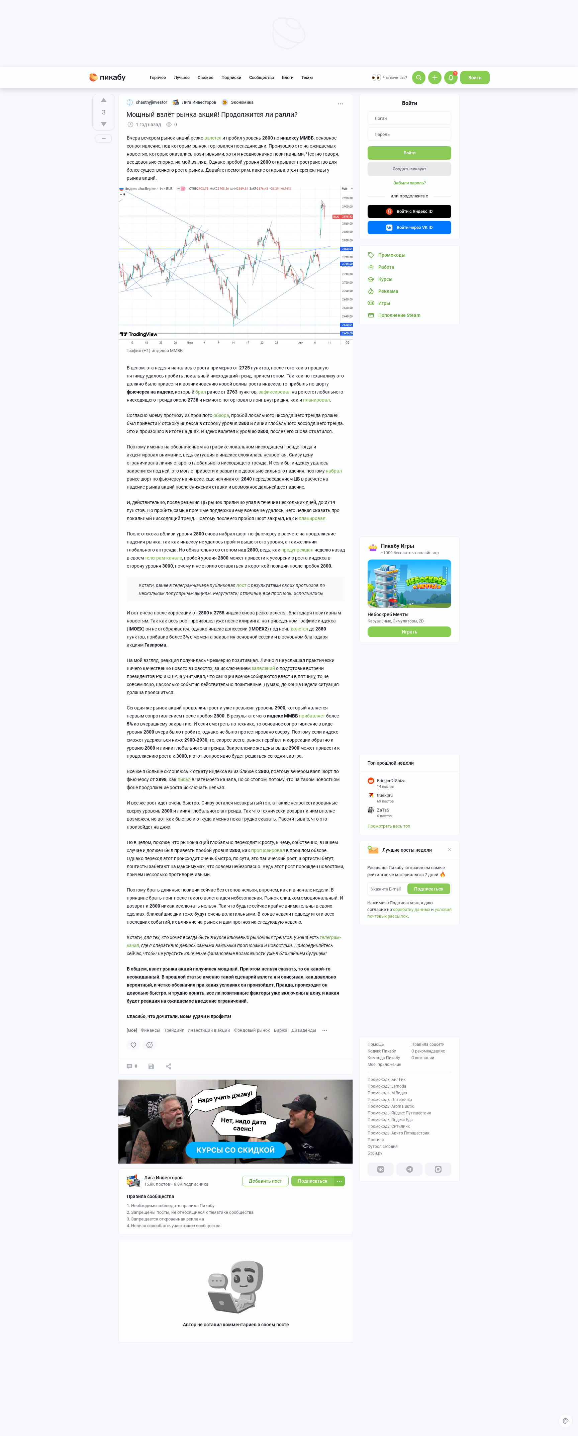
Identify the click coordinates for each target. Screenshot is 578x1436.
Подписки (231, 77)
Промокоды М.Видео (387, 1093)
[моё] (132, 1030)
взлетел (212, 138)
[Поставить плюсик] (104, 100)
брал (200, 392)
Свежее (205, 77)
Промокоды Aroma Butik (391, 1106)
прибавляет (312, 716)
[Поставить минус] (104, 124)
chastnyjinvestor (151, 102)
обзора (221, 415)
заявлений (263, 668)
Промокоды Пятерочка (390, 1099)
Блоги (287, 77)
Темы (307, 77)
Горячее (158, 77)
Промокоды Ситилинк (389, 1126)
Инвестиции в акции (209, 1030)
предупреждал (297, 550)
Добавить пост (265, 1181)
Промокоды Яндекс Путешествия (399, 1113)
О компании (422, 1057)
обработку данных (411, 909)
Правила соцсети (428, 1044)
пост (241, 585)
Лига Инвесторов (163, 1177)
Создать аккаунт (409, 168)
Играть (409, 632)
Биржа (280, 1030)
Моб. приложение (384, 1064)
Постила (376, 1139)
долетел (299, 628)
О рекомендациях (428, 1051)
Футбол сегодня (383, 1146)
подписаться (429, 889)
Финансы (150, 1030)
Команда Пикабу (384, 1057)
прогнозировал (268, 850)
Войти (475, 77)
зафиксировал (275, 392)
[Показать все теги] (324, 1030)
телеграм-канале (163, 558)
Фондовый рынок (252, 1030)
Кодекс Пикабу (382, 1051)
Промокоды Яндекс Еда (390, 1119)
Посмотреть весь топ (389, 826)
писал (184, 779)
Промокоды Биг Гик (386, 1079)
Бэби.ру (375, 1153)
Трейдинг (174, 1030)
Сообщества (261, 77)
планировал (316, 400)
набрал (334, 471)
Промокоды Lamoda (387, 1086)
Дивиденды (303, 1030)
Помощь (376, 1044)
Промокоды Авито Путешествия (398, 1133)
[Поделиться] (168, 1066)
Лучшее (182, 77)
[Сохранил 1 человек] (151, 1066)
